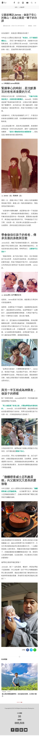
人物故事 (21, 7)
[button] (31, 3)
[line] (23, 3)
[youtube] (27, 3)
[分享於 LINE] (34, 649)
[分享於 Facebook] (27, 649)
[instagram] (18, 3)
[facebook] (14, 3)
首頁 (16, 7)
